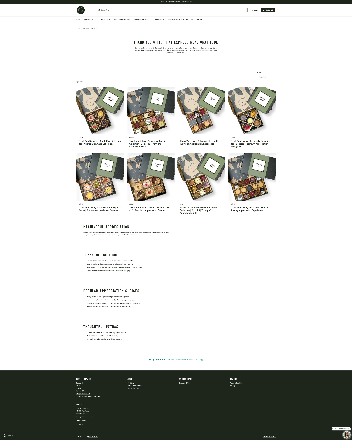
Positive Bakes (93, 436)
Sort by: (259, 72)
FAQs (78, 386)
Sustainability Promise (135, 386)
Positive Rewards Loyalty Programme (88, 396)
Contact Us (79, 383)
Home (78, 28)
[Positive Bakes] (80, 10)
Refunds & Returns (82, 391)
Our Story (131, 383)
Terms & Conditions (236, 383)
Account (255, 10)
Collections (85, 28)
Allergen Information (83, 393)
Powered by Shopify (269, 436)
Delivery (79, 388)
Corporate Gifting (184, 383)
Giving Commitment (134, 388)
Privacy (232, 386)
